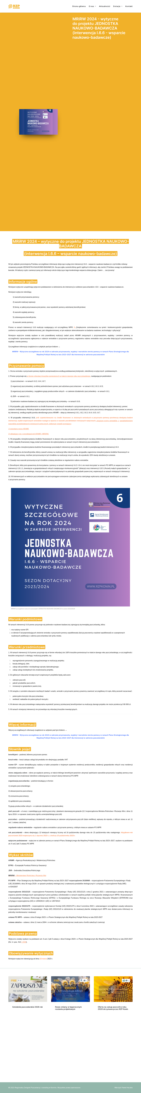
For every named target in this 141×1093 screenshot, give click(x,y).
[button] (27, 989)
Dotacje (116, 6)
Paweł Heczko (127, 1088)
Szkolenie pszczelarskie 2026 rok (27, 1007)
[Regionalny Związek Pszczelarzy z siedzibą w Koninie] (15, 6)
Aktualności (104, 6)
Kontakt (129, 6)
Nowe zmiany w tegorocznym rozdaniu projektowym (68, 1008)
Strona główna (79, 6)
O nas (91, 6)
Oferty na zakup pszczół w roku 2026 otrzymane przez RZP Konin (113, 1008)
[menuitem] (79, 6)
